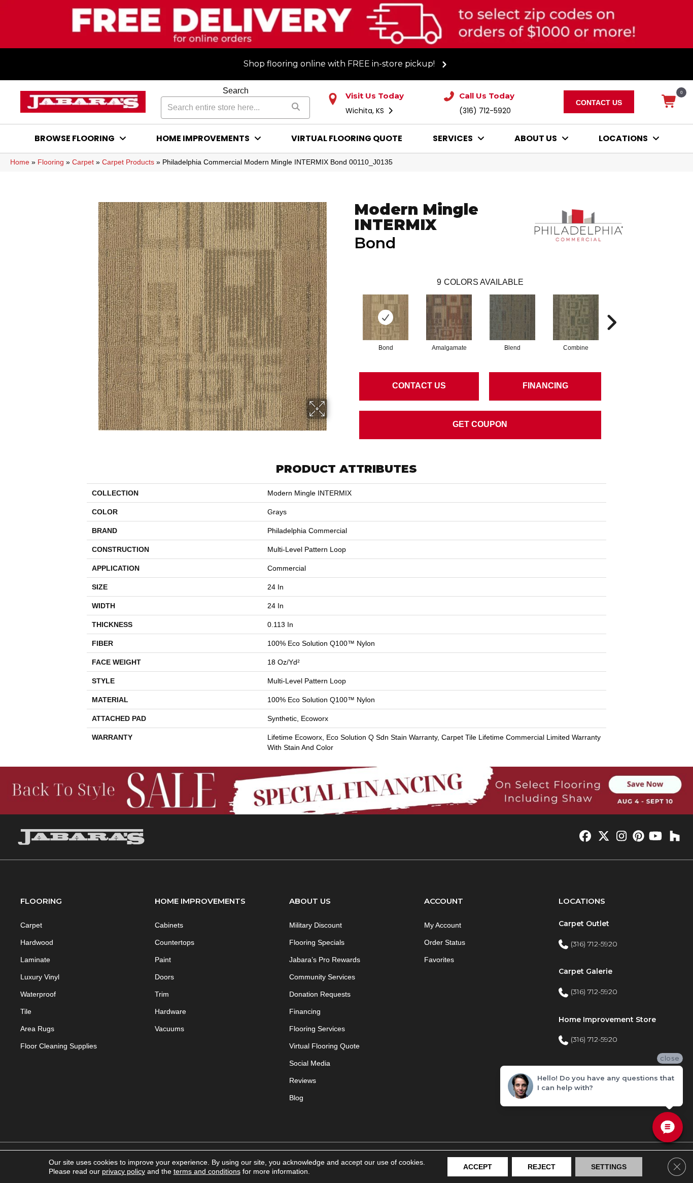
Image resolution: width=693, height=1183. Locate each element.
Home (19, 162)
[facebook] (583, 836)
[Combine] (575, 317)
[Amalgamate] (449, 317)
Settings (609, 1167)
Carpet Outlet (584, 923)
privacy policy (123, 1171)
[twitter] (601, 836)
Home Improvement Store (607, 1019)
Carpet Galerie (585, 971)
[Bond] (385, 317)
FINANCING (545, 385)
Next (611, 307)
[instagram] (619, 836)
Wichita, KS (365, 111)
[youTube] (654, 836)
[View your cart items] (669, 102)
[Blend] (512, 317)
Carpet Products (128, 162)
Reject (542, 1167)
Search (236, 90)
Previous (349, 307)
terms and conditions (207, 1171)
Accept (477, 1167)
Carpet (83, 162)
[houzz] (672, 836)
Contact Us (419, 385)
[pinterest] (637, 836)
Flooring (51, 162)
